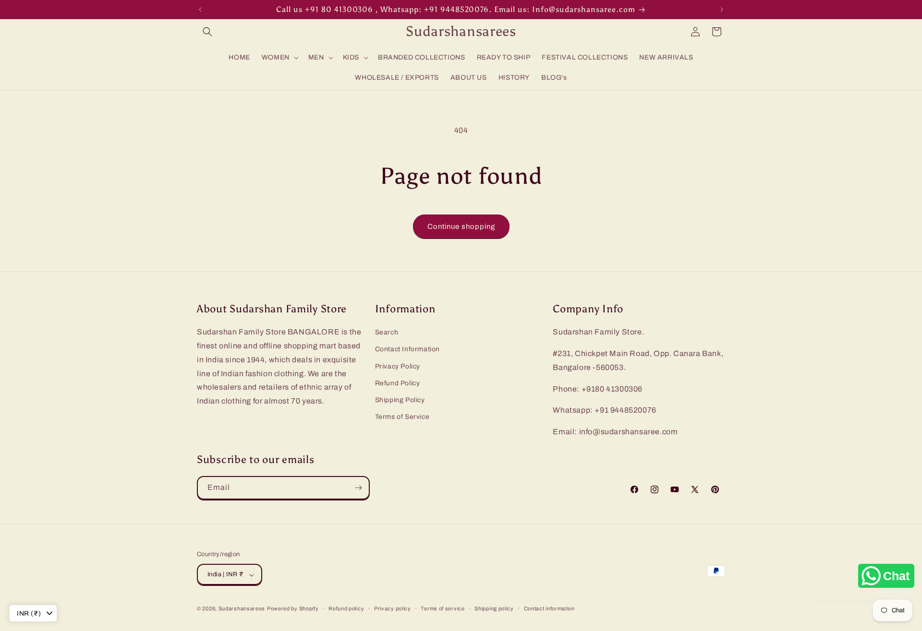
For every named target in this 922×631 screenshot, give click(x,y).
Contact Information (407, 349)
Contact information (549, 608)
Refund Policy (397, 383)
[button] (207, 31)
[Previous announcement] (200, 9)
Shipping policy (494, 608)
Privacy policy (392, 608)
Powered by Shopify (293, 609)
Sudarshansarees (242, 609)
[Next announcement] (721, 9)
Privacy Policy (397, 366)
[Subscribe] (358, 488)
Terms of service (442, 608)
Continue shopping (461, 226)
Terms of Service (402, 416)
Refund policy (346, 608)
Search (387, 332)
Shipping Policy (400, 400)
